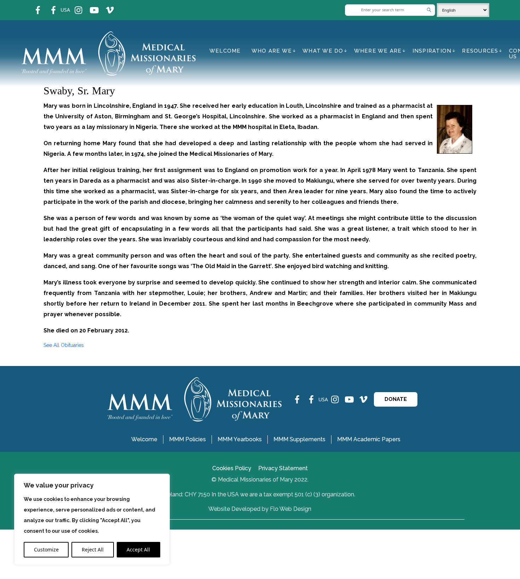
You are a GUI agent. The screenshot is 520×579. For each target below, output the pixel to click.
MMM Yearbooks (240, 439)
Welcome (225, 51)
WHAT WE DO (322, 51)
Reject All (93, 549)
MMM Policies (187, 439)
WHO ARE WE (272, 51)
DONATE (396, 399)
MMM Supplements (299, 439)
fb (32, 5)
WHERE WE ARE (378, 51)
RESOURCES (480, 51)
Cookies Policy (231, 468)
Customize (46, 549)
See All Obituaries (64, 345)
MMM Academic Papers (368, 439)
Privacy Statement (283, 468)
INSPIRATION (432, 51)
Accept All (138, 549)
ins (73, 5)
